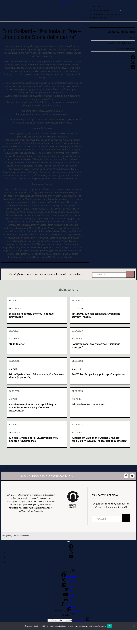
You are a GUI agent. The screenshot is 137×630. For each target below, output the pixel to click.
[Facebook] (133, 59)
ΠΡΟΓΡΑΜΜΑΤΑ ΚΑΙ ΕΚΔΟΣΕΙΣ (106, 14)
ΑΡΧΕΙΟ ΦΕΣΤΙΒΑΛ (99, 10)
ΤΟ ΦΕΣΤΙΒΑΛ (97, 7)
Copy (79, 620)
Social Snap (76, 610)
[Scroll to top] (68, 541)
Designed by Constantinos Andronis (16, 536)
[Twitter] (133, 63)
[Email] (133, 68)
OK (110, 626)
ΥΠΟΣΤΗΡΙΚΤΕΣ (98, 18)
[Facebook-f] (126, 475)
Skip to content (69, 2)
